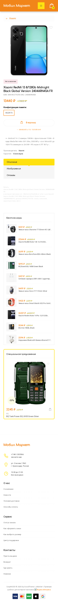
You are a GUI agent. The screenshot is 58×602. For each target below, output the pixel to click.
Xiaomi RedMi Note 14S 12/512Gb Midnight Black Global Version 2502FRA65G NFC (32, 242)
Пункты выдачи (10, 556)
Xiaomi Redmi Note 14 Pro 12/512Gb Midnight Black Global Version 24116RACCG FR (33, 316)
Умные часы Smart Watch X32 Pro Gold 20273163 (34, 303)
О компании (8, 489)
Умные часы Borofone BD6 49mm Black (34, 254)
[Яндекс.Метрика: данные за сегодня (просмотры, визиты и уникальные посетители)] (43, 589)
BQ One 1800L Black (26, 328)
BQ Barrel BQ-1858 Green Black (30, 266)
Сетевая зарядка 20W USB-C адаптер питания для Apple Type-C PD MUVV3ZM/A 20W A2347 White (34, 279)
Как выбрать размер (12, 534)
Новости (7, 495)
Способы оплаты (11, 507)
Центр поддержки (11, 540)
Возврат (7, 562)
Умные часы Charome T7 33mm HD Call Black (34, 230)
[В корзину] (50, 409)
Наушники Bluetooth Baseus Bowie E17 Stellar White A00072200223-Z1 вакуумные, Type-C (34, 340)
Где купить (8, 568)
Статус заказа (10, 523)
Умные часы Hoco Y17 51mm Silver (32, 291)
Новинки (7, 574)
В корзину (31, 123)
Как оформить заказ (12, 528)
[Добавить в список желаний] (51, 27)
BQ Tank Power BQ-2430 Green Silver (22, 416)
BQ (7, 414)
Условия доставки (11, 501)
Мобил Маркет (17, 6)
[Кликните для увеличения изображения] (29, 50)
